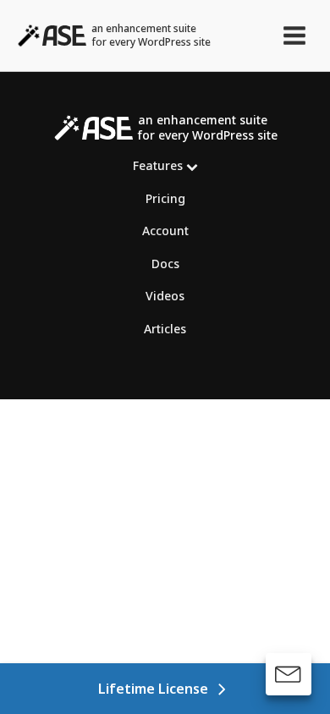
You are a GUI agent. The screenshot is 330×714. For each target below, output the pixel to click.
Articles (165, 329)
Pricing (165, 198)
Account (165, 230)
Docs (165, 263)
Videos (165, 296)
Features (158, 165)
